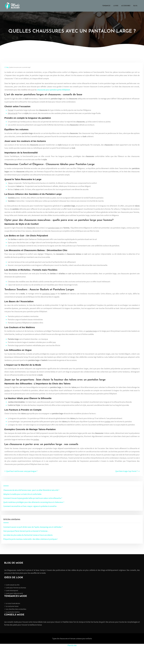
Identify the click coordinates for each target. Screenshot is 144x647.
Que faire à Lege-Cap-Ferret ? (126, 471)
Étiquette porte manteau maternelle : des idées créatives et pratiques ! (30, 539)
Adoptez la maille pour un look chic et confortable (22, 494)
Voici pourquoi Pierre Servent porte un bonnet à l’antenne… (26, 531)
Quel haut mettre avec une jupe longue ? (21, 471)
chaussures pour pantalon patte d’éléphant (53, 90)
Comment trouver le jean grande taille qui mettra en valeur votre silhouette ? (32, 498)
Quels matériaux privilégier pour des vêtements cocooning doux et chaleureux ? (33, 502)
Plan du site (72, 645)
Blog (135, 5)
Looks (115, 5)
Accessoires (125, 5)
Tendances (106, 5)
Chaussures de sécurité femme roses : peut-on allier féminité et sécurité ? (31, 490)
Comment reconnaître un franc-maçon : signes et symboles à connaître (30, 506)
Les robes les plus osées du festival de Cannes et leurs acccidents (28, 535)
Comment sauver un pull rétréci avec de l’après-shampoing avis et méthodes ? (33, 527)
